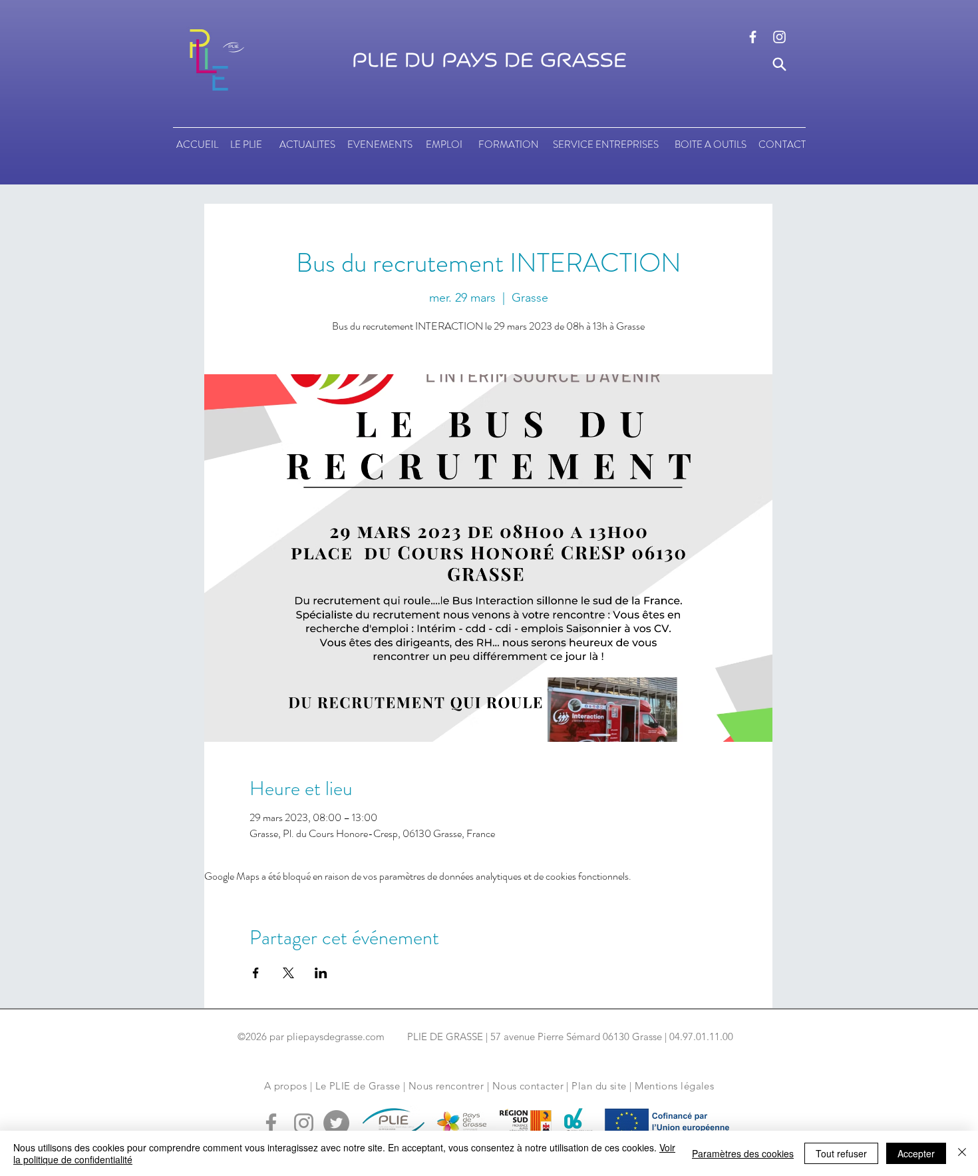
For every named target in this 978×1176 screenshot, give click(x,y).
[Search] (779, 64)
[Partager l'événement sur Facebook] (255, 973)
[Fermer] (962, 1153)
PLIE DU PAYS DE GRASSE (489, 61)
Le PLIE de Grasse (358, 1085)
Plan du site (598, 1085)
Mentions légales (674, 1085)
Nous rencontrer (446, 1085)
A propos (285, 1085)
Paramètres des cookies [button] (743, 1153)
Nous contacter (528, 1085)
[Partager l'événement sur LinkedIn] (321, 973)
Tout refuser (841, 1153)
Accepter (916, 1153)
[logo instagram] (779, 37)
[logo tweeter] (336, 1123)
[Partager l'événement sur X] (288, 973)
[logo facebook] (752, 37)
